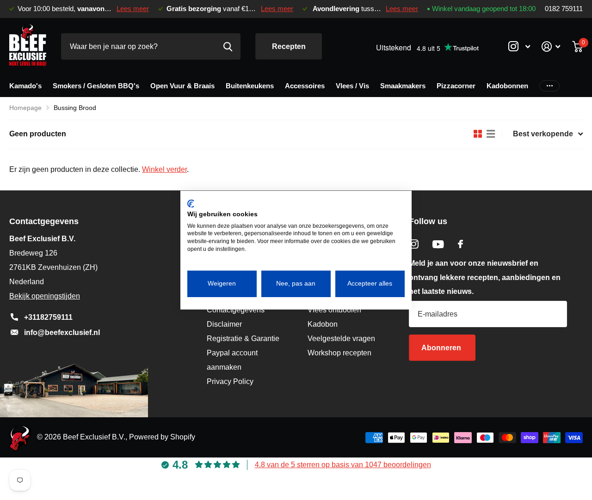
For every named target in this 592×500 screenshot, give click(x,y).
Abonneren (442, 348)
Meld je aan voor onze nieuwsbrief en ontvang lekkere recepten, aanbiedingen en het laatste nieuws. (485, 277)
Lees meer (133, 8)
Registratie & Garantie (243, 338)
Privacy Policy (230, 381)
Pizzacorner (456, 86)
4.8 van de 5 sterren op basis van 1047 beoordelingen (343, 465)
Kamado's (25, 86)
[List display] (491, 134)
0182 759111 (564, 8)
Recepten (289, 46)
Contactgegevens (236, 310)
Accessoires (305, 86)
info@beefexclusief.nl (62, 332)
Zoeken (227, 46)
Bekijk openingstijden (44, 296)
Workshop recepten (339, 353)
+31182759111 (48, 317)
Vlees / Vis (352, 86)
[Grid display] (478, 134)
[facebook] (460, 244)
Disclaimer (224, 324)
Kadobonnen (507, 86)
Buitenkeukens (250, 86)
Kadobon (323, 324)
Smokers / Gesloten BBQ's (96, 86)
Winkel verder (164, 169)
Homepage (25, 107)
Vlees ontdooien (334, 310)
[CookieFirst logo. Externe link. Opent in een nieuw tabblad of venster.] (190, 204)
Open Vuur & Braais (182, 86)
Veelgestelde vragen (341, 338)
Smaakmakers (403, 86)
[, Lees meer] (519, 46)
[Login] (551, 46)
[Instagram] (414, 244)
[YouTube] (438, 244)
